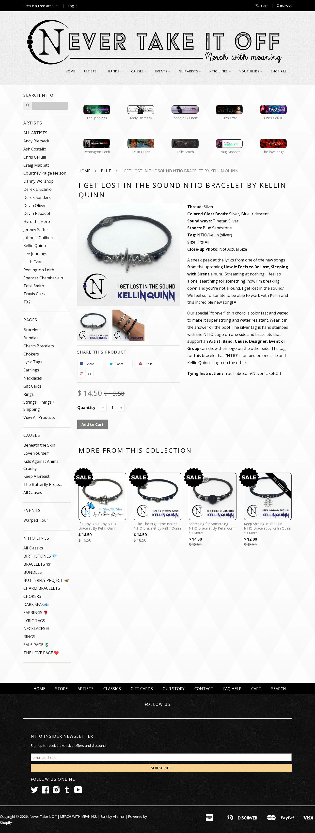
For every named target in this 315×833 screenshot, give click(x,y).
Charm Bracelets (38, 346)
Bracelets (32, 329)
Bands (114, 71)
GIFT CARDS (142, 688)
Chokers (31, 354)
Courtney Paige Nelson (44, 173)
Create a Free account (41, 5)
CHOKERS (32, 596)
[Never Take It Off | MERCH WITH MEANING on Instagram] (56, 791)
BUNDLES (32, 572)
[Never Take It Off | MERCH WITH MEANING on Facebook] (45, 791)
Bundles (30, 338)
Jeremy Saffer (35, 229)
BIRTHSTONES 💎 (40, 556)
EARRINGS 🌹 (35, 612)
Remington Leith (38, 270)
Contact (203, 688)
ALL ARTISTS (35, 133)
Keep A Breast (36, 476)
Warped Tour (35, 520)
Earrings (31, 370)
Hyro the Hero (36, 221)
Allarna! (119, 816)
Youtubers (249, 71)
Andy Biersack (36, 141)
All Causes (32, 492)
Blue (106, 171)
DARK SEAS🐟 (36, 604)
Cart (264, 5)
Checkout (284, 5)
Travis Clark (34, 294)
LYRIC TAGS (34, 620)
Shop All (279, 71)
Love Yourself (36, 453)
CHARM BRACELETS (41, 588)
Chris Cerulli (34, 157)
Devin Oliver (34, 205)
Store (61, 688)
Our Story (174, 688)
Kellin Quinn (34, 245)
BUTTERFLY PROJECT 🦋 (46, 580)
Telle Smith (33, 285)
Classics (112, 688)
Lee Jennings (35, 253)
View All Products (39, 417)
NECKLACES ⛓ (36, 628)
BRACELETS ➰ (37, 564)
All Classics (33, 548)
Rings (28, 394)
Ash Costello (34, 149)
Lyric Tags (32, 362)
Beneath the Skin (39, 445)
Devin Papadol (36, 213)
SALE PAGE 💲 (36, 644)
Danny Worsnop (38, 181)
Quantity (86, 407)
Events (161, 71)
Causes (137, 71)
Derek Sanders (37, 197)
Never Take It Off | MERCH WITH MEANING (63, 816)
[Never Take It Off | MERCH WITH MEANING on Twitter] (34, 791)
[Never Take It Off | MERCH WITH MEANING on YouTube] (78, 791)
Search (278, 688)
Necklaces (32, 378)
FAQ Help (232, 688)
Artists (91, 71)
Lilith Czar (32, 261)
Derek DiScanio (37, 189)
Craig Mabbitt (36, 165)
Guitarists (189, 71)
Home (70, 71)
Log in (73, 5)
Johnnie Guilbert (38, 237)
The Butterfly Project (42, 484)
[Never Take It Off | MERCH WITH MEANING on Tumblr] (67, 791)
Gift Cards (32, 386)
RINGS (29, 636)
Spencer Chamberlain (43, 278)
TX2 (27, 302)
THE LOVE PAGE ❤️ (41, 652)
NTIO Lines (219, 71)
